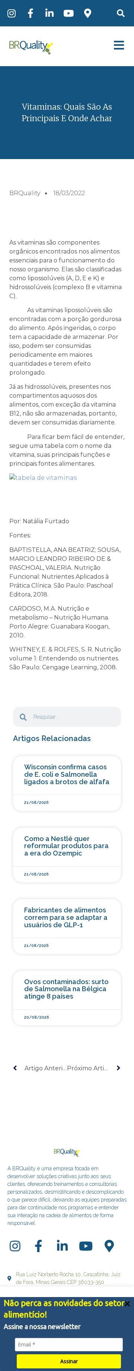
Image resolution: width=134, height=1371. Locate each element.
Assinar (69, 1361)
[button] (120, 13)
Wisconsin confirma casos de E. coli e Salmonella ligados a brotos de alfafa (66, 774)
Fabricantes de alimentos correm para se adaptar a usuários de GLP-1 (66, 917)
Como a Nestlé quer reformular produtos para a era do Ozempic (66, 846)
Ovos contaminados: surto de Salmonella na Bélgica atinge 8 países (66, 989)
